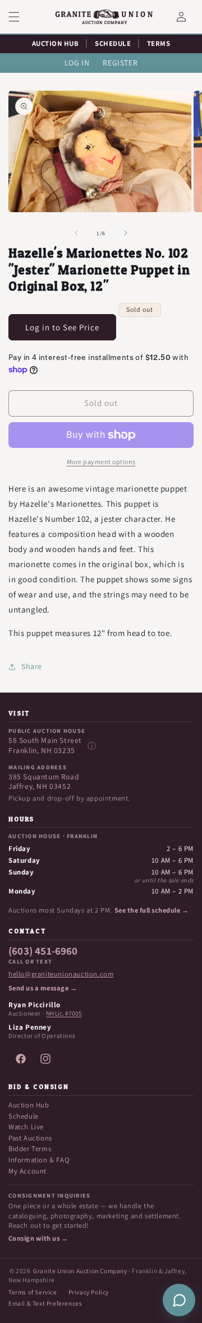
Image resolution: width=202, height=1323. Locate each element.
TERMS (159, 43)
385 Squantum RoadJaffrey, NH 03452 (43, 782)
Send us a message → (42, 988)
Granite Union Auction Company (80, 1270)
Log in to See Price (62, 327)
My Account (27, 1171)
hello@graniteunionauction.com (60, 974)
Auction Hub (28, 1105)
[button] (20, 16)
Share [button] (31, 666)
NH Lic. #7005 (64, 1013)
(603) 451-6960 (43, 951)
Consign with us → (38, 1238)
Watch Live (26, 1127)
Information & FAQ (38, 1160)
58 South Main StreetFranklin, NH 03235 (45, 745)
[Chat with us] (179, 1300)
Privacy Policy (88, 1292)
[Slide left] (76, 233)
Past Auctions (30, 1138)
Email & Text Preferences (45, 1303)
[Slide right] (125, 233)
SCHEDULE (113, 43)
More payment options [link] (101, 461)
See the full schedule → (151, 910)
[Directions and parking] (91, 745)
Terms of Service (32, 1292)
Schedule (23, 1116)
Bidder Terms (29, 1148)
